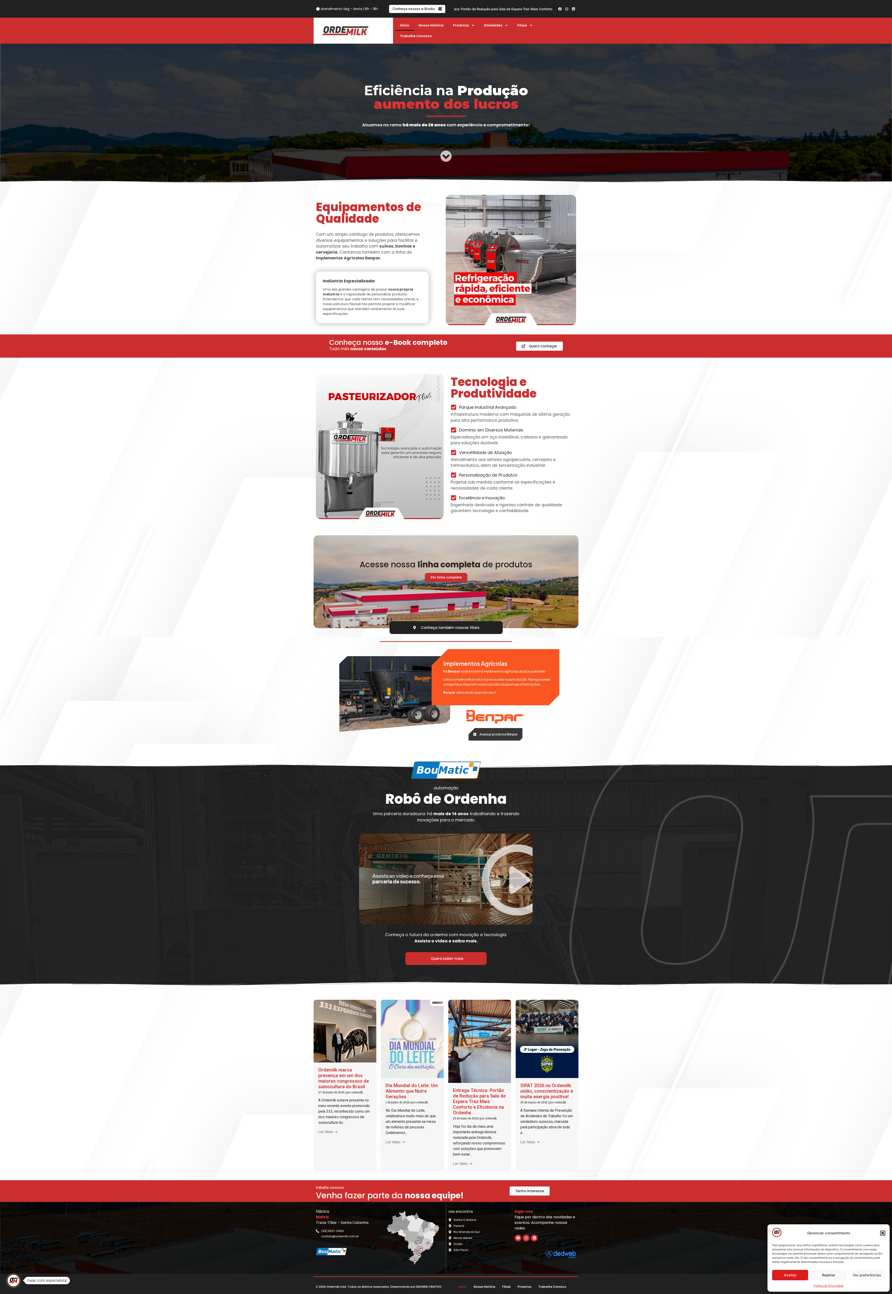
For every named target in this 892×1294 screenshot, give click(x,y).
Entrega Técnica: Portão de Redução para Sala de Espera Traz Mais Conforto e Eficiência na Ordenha (479, 1101)
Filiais (522, 25)
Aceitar (790, 1275)
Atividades (493, 25)
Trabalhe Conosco (416, 36)
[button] (882, 1233)
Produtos (461, 25)
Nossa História (431, 25)
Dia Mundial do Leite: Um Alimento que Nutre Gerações (412, 1091)
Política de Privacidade (829, 1285)
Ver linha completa (446, 577)
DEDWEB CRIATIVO (429, 1287)
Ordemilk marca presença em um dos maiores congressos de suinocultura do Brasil (343, 1078)
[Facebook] (560, 8)
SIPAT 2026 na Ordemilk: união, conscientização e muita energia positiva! (498, 9)
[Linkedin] (573, 8)
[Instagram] (566, 8)
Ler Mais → (328, 1131)
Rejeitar (828, 1275)
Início (404, 25)
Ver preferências (867, 1275)
